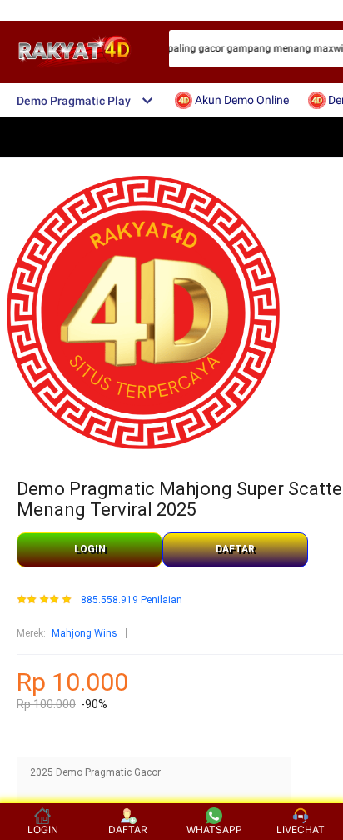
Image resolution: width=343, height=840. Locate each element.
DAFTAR (235, 549)
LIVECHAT (300, 829)
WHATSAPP (214, 829)
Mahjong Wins (84, 633)
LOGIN (90, 549)
